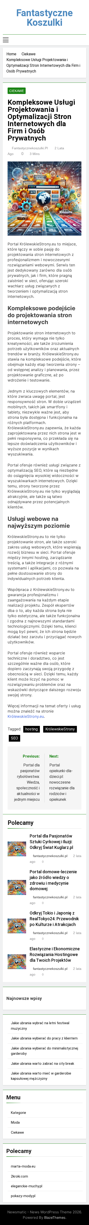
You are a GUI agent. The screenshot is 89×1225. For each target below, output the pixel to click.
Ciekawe (16, 91)
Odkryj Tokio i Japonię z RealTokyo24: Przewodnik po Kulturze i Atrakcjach (54, 919)
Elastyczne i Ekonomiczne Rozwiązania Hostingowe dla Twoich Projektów (55, 954)
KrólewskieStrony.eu (26, 716)
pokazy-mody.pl (23, 1196)
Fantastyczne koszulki (44, 17)
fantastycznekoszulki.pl (30, 148)
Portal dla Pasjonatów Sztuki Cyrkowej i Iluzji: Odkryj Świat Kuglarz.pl (51, 842)
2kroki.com (19, 1176)
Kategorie (18, 1113)
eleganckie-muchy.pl (26, 1186)
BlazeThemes (55, 1217)
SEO (14, 738)
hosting (31, 729)
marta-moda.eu (23, 1166)
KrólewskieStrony (60, 729)
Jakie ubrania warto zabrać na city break (42, 1063)
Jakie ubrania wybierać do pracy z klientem (44, 1038)
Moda (15, 1122)
